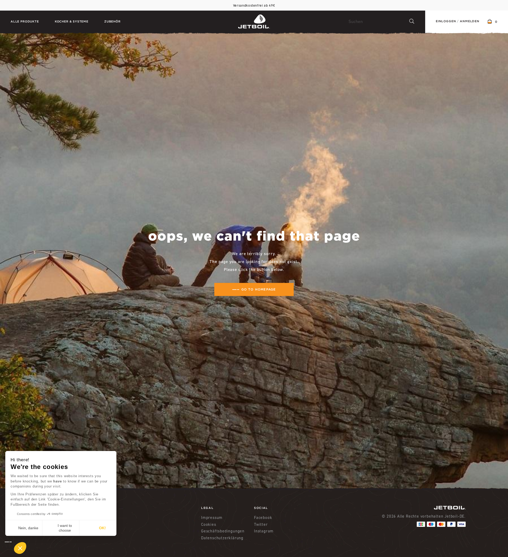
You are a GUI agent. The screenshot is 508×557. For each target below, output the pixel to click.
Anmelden (469, 21)
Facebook (263, 517)
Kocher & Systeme (71, 21)
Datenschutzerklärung (222, 538)
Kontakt (102, 517)
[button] (15, 548)
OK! (102, 528)
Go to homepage (258, 289)
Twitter (261, 524)
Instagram (264, 531)
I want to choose (65, 527)
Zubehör (112, 21)
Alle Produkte (25, 21)
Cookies (208, 524)
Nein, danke (28, 528)
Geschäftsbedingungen (222, 531)
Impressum (212, 517)
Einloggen (446, 21)
